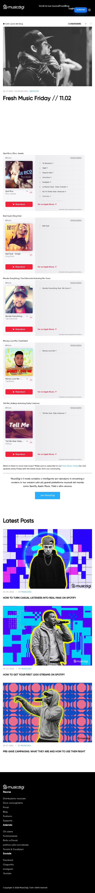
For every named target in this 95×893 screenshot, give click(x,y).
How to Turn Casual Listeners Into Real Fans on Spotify (39, 598)
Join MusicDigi (47, 495)
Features (7, 816)
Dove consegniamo (13, 803)
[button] (89, 9)
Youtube (7, 873)
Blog (67, 6)
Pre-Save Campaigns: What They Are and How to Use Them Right (44, 751)
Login (71, 8)
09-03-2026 (8, 669)
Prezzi (62, 6)
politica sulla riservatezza (15, 845)
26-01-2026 (8, 746)
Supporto (7, 821)
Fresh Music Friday (70, 466)
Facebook (8, 860)
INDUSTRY (34, 91)
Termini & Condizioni (13, 849)
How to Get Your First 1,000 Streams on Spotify (34, 675)
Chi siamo (8, 832)
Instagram (8, 869)
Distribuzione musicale (14, 799)
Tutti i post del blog (14, 24)
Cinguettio (8, 865)
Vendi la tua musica (49, 6)
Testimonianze (10, 836)
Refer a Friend (10, 840)
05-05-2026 (8, 592)
